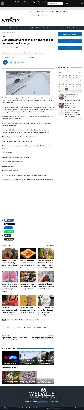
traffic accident (10, 319)
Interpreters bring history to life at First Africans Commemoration (45, 362)
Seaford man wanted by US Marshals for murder (10, 362)
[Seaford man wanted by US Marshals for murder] (10, 358)
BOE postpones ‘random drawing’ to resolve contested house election (45, 381)
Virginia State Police (19, 319)
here (51, 179)
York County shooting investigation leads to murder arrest (28, 362)
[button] (79, 28)
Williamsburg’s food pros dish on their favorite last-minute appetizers (28, 381)
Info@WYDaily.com (42, 402)
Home (3, 32)
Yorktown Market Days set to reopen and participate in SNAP (10, 381)
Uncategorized (45, 378)
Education (45, 358)
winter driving (29, 319)
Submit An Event (63, 67)
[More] (45, 327)
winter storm (37, 319)
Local (13, 32)
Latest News (8, 32)
